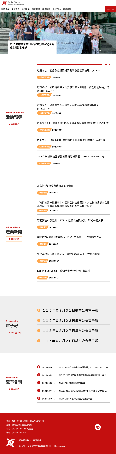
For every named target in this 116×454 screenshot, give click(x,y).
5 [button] (38, 54)
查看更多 (15, 124)
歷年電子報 (16, 332)
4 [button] (31, 54)
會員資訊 (15, 9)
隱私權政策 (24, 440)
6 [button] (44, 54)
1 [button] (11, 54)
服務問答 (37, 440)
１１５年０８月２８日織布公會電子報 (70, 320)
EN (108, 9)
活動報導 (36, 9)
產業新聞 (46, 9)
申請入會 (26, 9)
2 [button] (18, 54)
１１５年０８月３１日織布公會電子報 (70, 310)
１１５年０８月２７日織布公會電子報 (70, 331)
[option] (58, 27)
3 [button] (24, 54)
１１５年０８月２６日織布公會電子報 (70, 341)
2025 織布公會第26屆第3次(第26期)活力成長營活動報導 (32, 46)
